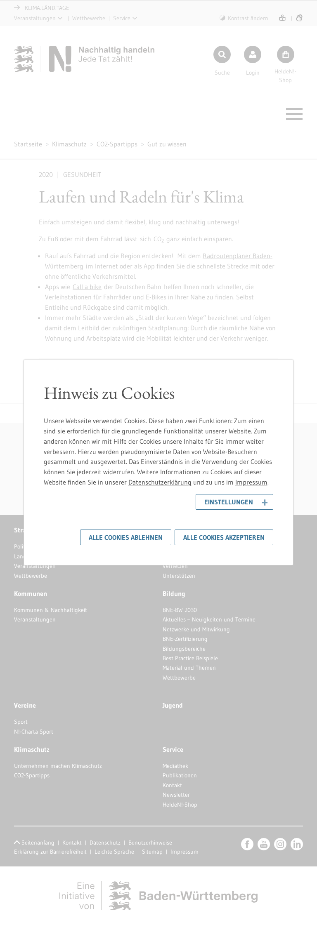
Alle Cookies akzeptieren (224, 537)
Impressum (251, 482)
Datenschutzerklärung (160, 482)
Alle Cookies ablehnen (126, 537)
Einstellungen (228, 502)
